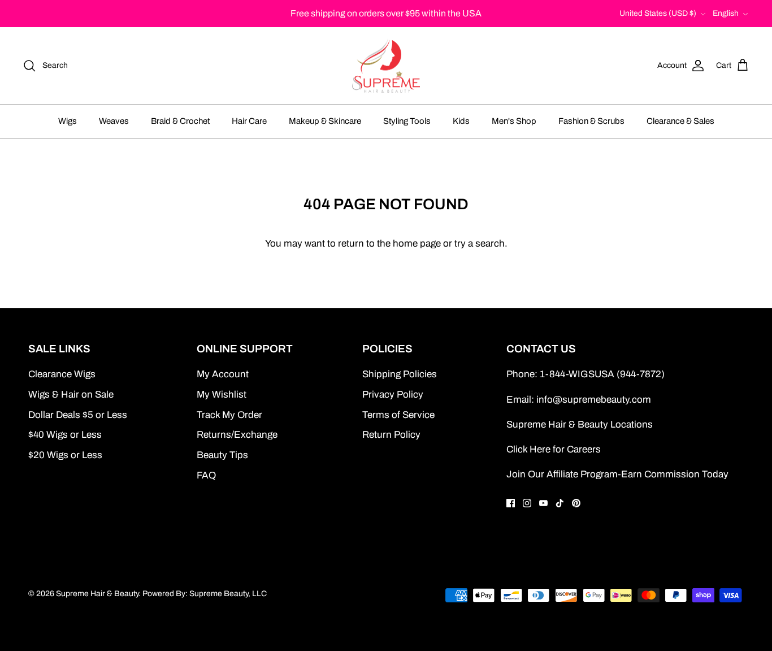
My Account (223, 374)
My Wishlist (221, 394)
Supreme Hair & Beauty (97, 593)
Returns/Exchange (237, 434)
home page (417, 243)
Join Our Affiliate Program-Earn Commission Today (617, 474)
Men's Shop (514, 121)
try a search (479, 243)
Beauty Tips (222, 455)
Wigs (67, 121)
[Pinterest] (576, 503)
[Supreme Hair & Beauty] (386, 65)
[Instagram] (527, 503)
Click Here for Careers (553, 449)
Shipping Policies (399, 374)
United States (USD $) (657, 13)
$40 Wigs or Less (65, 434)
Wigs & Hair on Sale (71, 394)
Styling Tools (407, 121)
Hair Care (249, 121)
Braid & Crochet (180, 121)
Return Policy (391, 434)
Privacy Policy (392, 394)
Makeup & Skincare (325, 121)
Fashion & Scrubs (591, 121)
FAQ (206, 475)
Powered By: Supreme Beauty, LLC (204, 593)
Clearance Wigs (62, 374)
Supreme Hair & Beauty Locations (579, 424)
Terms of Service (398, 414)
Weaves (114, 121)
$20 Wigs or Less (65, 455)
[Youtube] (543, 503)
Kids (461, 121)
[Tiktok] (560, 503)
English (726, 13)
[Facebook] (510, 503)
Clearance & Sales (680, 121)
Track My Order (229, 414)
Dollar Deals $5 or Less (77, 414)
